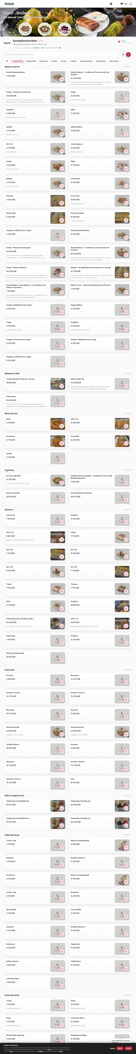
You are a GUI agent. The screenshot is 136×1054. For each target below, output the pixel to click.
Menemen (75, 675)
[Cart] (131, 4)
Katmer (9, 454)
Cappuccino (75, 944)
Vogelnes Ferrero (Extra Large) (18, 340)
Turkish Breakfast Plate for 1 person (20, 379)
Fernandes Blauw (77, 1018)
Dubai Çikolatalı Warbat (15, 72)
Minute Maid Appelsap (15, 1035)
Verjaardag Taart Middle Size (17, 801)
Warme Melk (11, 909)
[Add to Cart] (61, 79)
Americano (10, 875)
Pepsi (8, 1018)
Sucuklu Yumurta (13, 693)
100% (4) (74, 419)
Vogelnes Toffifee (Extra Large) (18, 230)
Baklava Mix (11, 213)
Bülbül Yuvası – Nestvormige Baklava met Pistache (91, 285)
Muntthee (75, 892)
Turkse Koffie (76, 909)
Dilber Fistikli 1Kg (77, 379)
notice (49, 1049)
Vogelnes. (10, 110)
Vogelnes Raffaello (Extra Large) (19, 305)
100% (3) (10, 532)
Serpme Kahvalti (12, 727)
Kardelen (74, 601)
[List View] (128, 54)
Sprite (73, 1001)
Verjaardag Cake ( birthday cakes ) (20, 619)
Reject (11, 1051)
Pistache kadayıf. (77, 213)
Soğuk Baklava (76, 127)
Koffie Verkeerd (12, 961)
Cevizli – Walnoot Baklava (16, 268)
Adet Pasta (10, 515)
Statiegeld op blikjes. (79, 1035)
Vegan (73, 92)
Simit (8, 419)
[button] (30, 44)
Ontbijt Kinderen (12, 744)
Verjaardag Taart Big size (81, 801)
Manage (41, 1051)
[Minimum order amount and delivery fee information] (59, 47)
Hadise (9, 161)
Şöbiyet (9, 127)
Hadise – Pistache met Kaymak (18, 92)
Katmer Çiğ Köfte (13, 493)
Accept (61, 1051)
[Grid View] (123, 54)
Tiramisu (74, 584)
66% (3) (74, 550)
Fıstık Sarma (75, 179)
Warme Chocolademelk (80, 840)
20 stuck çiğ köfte (13, 476)
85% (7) (9, 144)
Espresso (10, 858)
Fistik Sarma (11, 396)
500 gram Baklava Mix (15, 653)
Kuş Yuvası (75, 196)
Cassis (9, 1001)
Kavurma (9, 675)
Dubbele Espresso (78, 858)
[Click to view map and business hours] (45, 44)
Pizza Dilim (75, 436)
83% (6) (9, 550)
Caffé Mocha (76, 961)
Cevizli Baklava (77, 144)
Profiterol (74, 515)
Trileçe (73, 532)
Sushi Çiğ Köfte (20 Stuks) (81, 493)
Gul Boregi (10, 436)
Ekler (8, 601)
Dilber (73, 110)
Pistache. (10, 196)
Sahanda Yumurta (13, 779)
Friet (72, 779)
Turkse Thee (11, 840)
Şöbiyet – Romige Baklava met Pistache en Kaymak (91, 268)
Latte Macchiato (12, 978)
